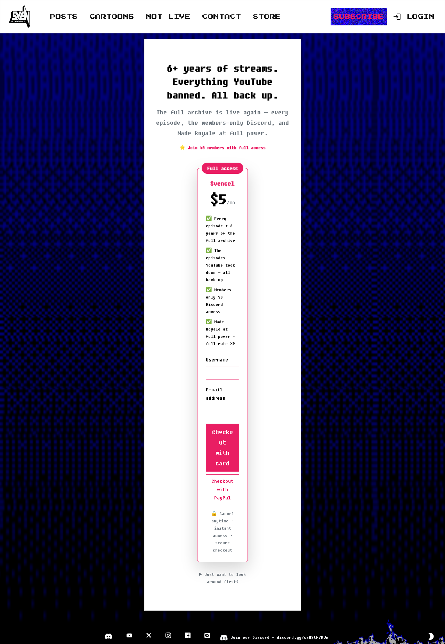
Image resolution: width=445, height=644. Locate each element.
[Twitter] (149, 636)
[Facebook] (188, 636)
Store (267, 16)
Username (217, 359)
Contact (221, 16)
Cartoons (112, 16)
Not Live (168, 16)
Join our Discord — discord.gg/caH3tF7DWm (274, 637)
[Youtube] (129, 636)
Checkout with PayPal (222, 489)
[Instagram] (168, 636)
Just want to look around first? (225, 578)
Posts (64, 16)
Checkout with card (222, 447)
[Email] (207, 636)
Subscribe (359, 16)
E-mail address (215, 394)
